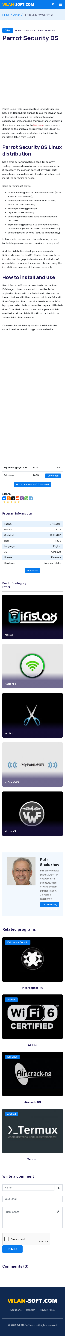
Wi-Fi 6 (32, 1045)
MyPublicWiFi (12, 782)
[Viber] (22, 498)
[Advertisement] (32, 74)
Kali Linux (38, 125)
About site (16, 1310)
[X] (13, 498)
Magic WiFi (10, 684)
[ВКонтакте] (4, 498)
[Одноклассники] (9, 498)
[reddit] (17, 498)
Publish (12, 1249)
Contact (30, 1310)
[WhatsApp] (26, 498)
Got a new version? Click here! (32, 484)
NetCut (9, 733)
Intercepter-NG (32, 988)
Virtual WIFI (11, 831)
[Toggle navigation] (61, 4)
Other (8, 30)
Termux (32, 1159)
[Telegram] (31, 498)
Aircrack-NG (32, 1102)
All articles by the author (50, 905)
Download (53, 475)
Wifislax (9, 635)
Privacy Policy (47, 1310)
